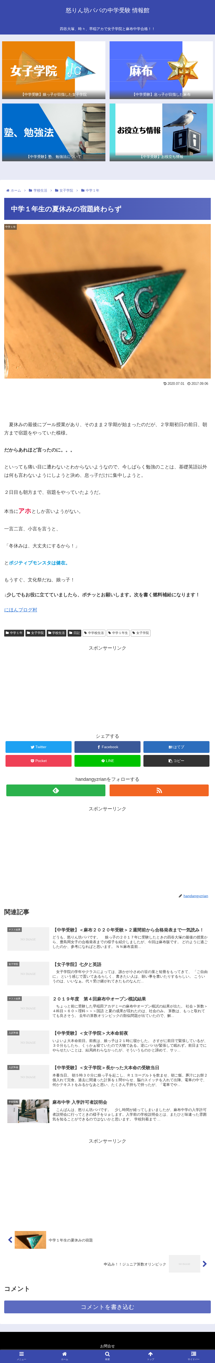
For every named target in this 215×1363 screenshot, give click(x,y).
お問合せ (107, 1346)
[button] (198, 789)
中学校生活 (96, 633)
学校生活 (58, 633)
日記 (76, 633)
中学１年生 (120, 633)
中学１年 (16, 633)
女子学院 (37, 633)
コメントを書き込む (108, 1307)
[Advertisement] (107, 402)
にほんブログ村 (20, 609)
